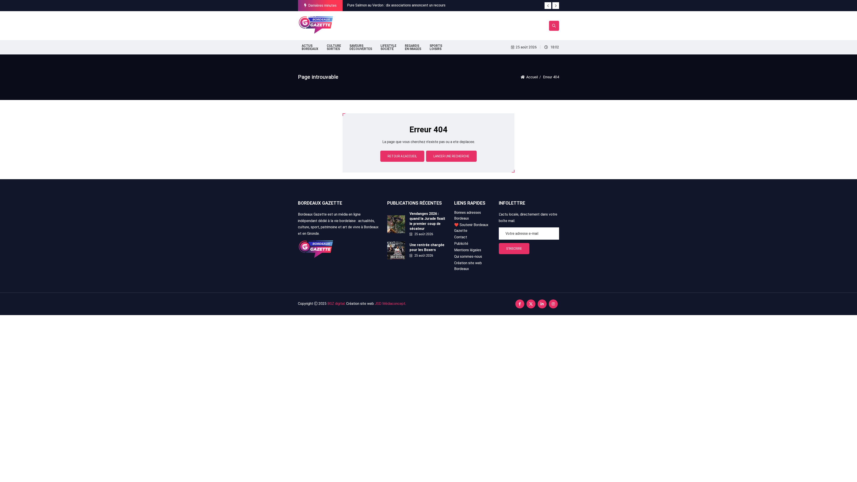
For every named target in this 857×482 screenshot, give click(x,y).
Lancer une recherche (451, 156)
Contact (460, 237)
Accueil (532, 77)
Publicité (461, 243)
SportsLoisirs (436, 47)
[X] (530, 303)
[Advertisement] (417, 25)
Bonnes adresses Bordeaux (467, 215)
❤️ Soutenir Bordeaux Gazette (471, 228)
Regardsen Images (413, 47)
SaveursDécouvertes (360, 47)
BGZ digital (336, 303)
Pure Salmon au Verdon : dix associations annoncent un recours (396, 5)
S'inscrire (514, 248)
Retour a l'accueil (402, 156)
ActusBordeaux (310, 47)
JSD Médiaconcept (390, 303)
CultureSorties (334, 47)
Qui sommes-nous (468, 256)
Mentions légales (467, 250)
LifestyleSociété (388, 47)
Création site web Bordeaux (468, 266)
